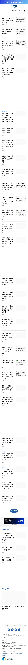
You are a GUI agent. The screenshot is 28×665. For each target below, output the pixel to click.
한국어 (3, 652)
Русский (17, 652)
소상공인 (21, 11)
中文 (14, 652)
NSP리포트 (15, 11)
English (7, 652)
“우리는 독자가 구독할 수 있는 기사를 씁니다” (14, 2)
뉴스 (3, 11)
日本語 (11, 652)
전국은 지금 (8, 11)
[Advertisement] (14, 96)
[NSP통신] (14, 6)
